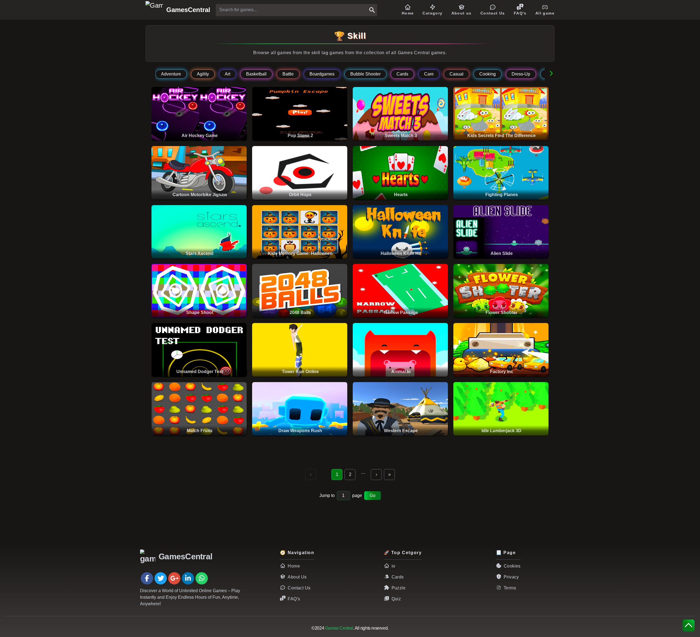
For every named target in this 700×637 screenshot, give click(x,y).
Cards (398, 577)
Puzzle (399, 588)
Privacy (511, 577)
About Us (297, 577)
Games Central (339, 628)
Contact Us (299, 588)
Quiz (396, 599)
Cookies (512, 566)
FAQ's (294, 599)
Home (294, 566)
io (393, 566)
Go (372, 495)
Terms (510, 588)
